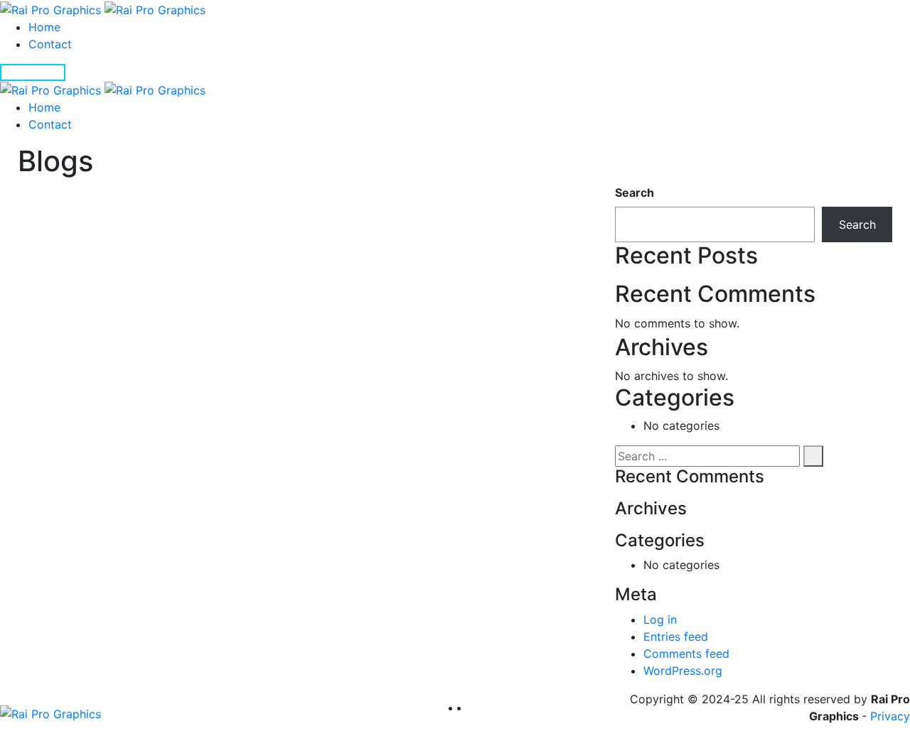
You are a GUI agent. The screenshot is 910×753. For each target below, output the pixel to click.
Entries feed (675, 636)
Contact (50, 44)
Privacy (890, 716)
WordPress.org (682, 670)
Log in (660, 619)
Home (44, 27)
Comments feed (686, 653)
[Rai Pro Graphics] (102, 8)
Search (634, 192)
